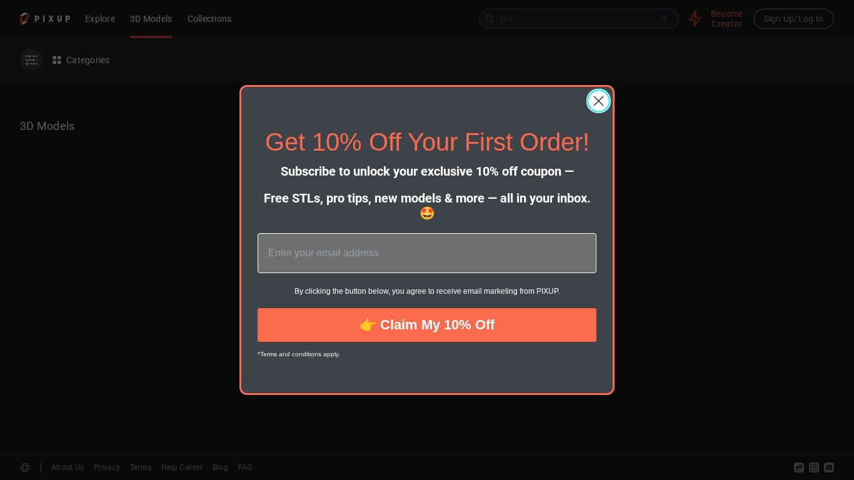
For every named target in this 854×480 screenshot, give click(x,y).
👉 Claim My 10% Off (427, 324)
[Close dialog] (599, 101)
